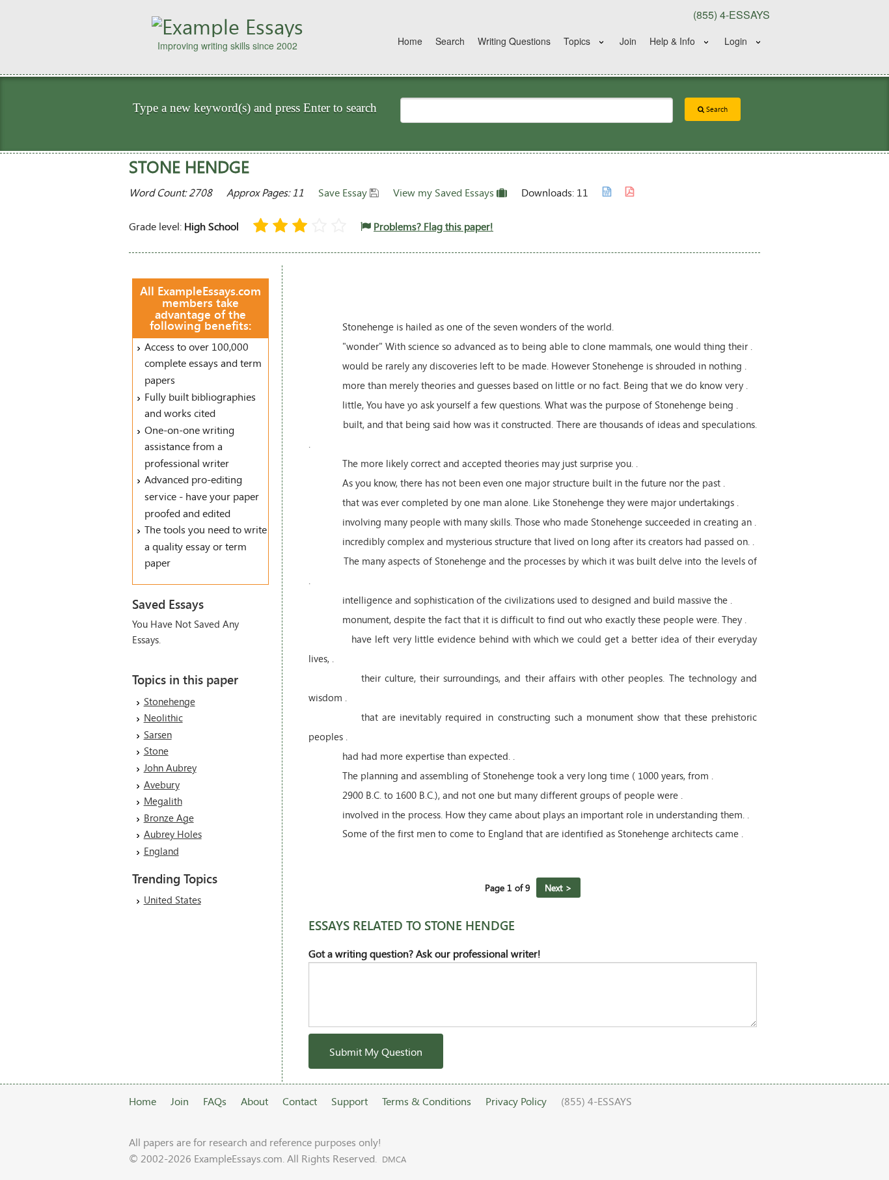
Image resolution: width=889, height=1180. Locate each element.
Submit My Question (375, 1051)
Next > (558, 887)
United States (172, 899)
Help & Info (672, 40)
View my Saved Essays (445, 192)
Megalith (163, 800)
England (161, 850)
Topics (577, 40)
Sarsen (158, 734)
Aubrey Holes (173, 833)
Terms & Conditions (426, 1101)
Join (628, 40)
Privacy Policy (516, 1101)
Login (735, 40)
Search (450, 40)
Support (349, 1101)
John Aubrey (170, 767)
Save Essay (344, 192)
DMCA (394, 1159)
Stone (156, 750)
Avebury (162, 784)
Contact (299, 1101)
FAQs (214, 1101)
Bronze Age (169, 817)
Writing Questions (514, 40)
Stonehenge (169, 701)
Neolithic (163, 717)
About (254, 1101)
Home (410, 40)
